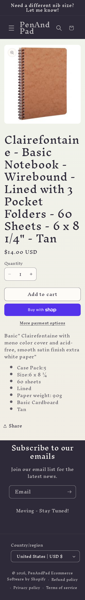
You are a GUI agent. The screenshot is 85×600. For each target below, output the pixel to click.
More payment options (42, 322)
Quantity (13, 263)
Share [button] (15, 426)
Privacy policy (26, 588)
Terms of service (61, 588)
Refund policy (64, 580)
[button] (11, 28)
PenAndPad (39, 573)
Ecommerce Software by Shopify (40, 576)
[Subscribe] (69, 491)
